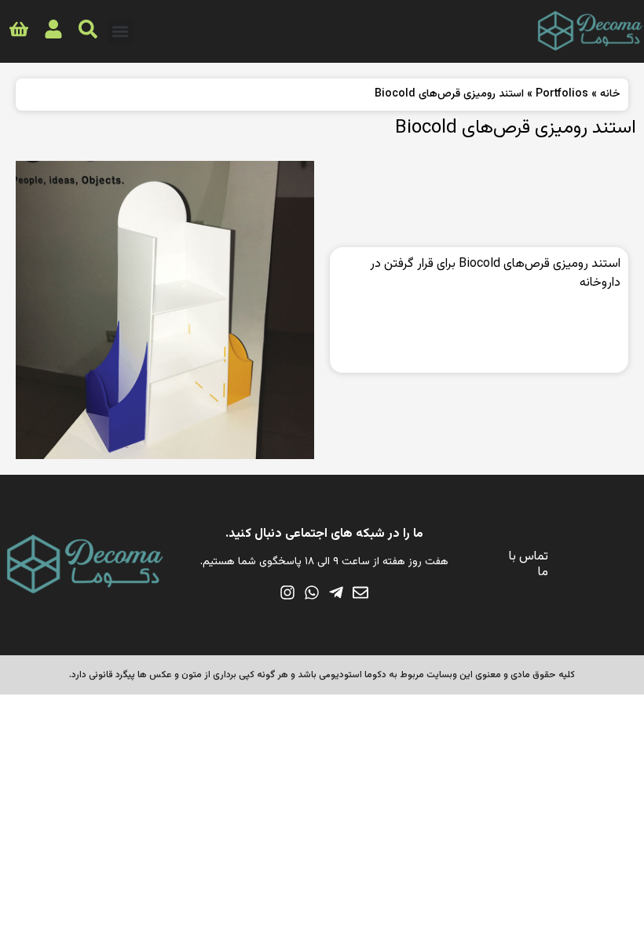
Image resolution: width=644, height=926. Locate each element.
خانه (610, 94)
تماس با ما (528, 564)
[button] (121, 32)
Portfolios (562, 94)
